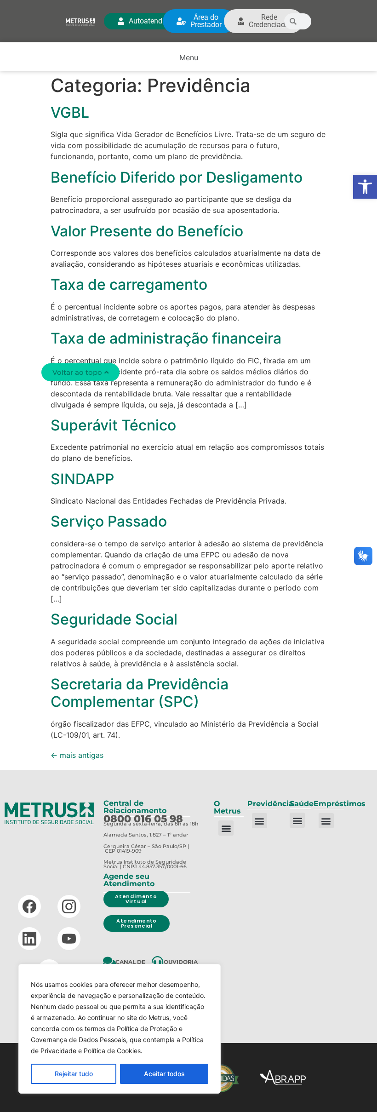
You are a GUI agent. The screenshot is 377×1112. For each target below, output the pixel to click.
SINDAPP (82, 479)
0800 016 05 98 (143, 819)
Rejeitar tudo (74, 1074)
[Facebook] (29, 906)
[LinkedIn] (29, 938)
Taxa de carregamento (129, 284)
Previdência (270, 803)
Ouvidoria (181, 961)
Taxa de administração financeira (166, 338)
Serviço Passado (109, 521)
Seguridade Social (114, 619)
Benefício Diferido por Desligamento (177, 177)
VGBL (70, 112)
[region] (119, 1029)
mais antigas (77, 755)
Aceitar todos (164, 1074)
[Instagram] (68, 906)
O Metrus (227, 807)
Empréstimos (340, 803)
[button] (365, 187)
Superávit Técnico (113, 425)
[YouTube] (68, 938)
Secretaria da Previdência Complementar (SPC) (139, 693)
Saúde (302, 803)
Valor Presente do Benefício (147, 231)
